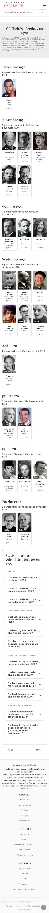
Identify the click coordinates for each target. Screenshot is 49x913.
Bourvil (29, 45)
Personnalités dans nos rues (24, 889)
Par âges (25, 815)
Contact (8, 906)
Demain (24, 839)
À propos (20, 906)
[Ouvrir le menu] (44, 4)
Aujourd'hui (25, 834)
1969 (10, 750)
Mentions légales (34, 906)
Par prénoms (24, 821)
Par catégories (24, 805)
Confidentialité (24, 910)
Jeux (24, 878)
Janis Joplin (6, 47)
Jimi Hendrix (37, 45)
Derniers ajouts (24, 868)
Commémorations (24, 855)
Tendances (24, 884)
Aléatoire (24, 873)
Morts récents (25, 850)
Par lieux (24, 810)
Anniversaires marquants (24, 844)
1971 (38, 750)
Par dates (24, 799)
